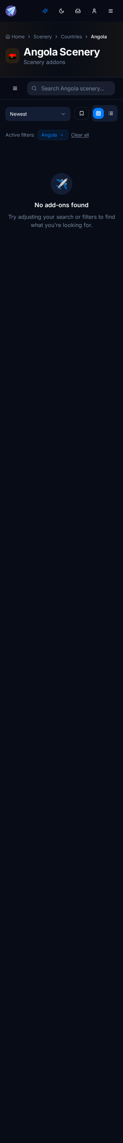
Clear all (80, 135)
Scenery (42, 36)
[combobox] (37, 114)
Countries (71, 36)
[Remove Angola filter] (62, 135)
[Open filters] (15, 88)
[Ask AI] (45, 11)
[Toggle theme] (61, 11)
